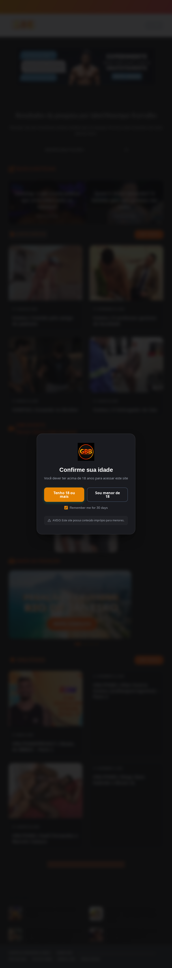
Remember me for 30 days (89, 507)
